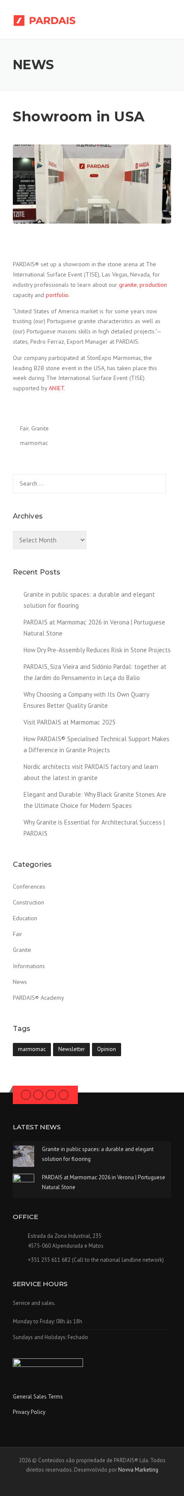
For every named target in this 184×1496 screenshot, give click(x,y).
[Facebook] (26, 1094)
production (153, 285)
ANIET (56, 388)
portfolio (57, 295)
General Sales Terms (38, 1396)
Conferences (29, 886)
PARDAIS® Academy (38, 997)
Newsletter (71, 1049)
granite (128, 285)
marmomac (34, 443)
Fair (24, 428)
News (20, 982)
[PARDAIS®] (51, 20)
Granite (40, 428)
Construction (28, 902)
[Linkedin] (38, 1094)
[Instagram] (51, 1094)
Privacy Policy (29, 1412)
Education (25, 918)
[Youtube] (63, 1094)
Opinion (106, 1049)
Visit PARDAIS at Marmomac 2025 (70, 722)
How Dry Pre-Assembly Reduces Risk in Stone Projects (97, 650)
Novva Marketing (138, 1469)
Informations (29, 966)
